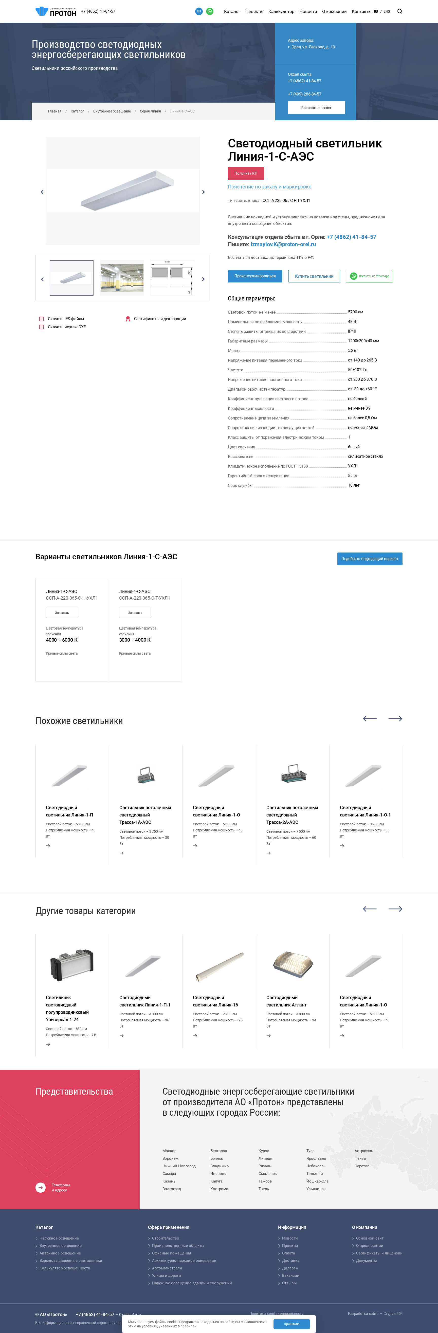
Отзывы (289, 1283)
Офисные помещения (171, 1253)
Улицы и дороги (166, 1275)
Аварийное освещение (60, 1253)
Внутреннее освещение (112, 111)
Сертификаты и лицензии (379, 1253)
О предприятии (369, 1245)
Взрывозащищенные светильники (71, 1260)
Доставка (290, 1260)
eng (387, 11)
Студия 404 (393, 1313)
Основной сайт (370, 1238)
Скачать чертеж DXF (67, 327)
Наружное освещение (59, 1238)
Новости (308, 11)
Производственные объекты (178, 1245)
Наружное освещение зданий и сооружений (192, 1283)
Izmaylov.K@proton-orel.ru (283, 244)
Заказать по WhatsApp (374, 276)
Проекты (254, 11)
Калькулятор (281, 11)
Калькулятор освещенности (65, 1268)
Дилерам (290, 1268)
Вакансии (290, 1275)
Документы (366, 1260)
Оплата (288, 1253)
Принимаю (292, 1324)
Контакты (362, 11)
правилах (188, 1326)
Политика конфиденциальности (276, 1313)
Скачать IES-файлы (66, 318)
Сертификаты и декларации (160, 318)
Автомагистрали (167, 1268)
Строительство (165, 1238)
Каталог (232, 11)
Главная (55, 111)
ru (376, 11)
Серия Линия (150, 111)
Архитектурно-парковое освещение (184, 1260)
